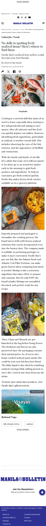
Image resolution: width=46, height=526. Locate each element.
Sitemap (6, 521)
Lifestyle (6, 37)
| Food (15, 37)
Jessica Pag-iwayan (13, 63)
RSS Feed (27, 521)
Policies (27, 518)
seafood (29, 424)
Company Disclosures (32, 514)
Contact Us (7, 524)
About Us (6, 514)
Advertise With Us (9, 518)
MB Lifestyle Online (11, 424)
